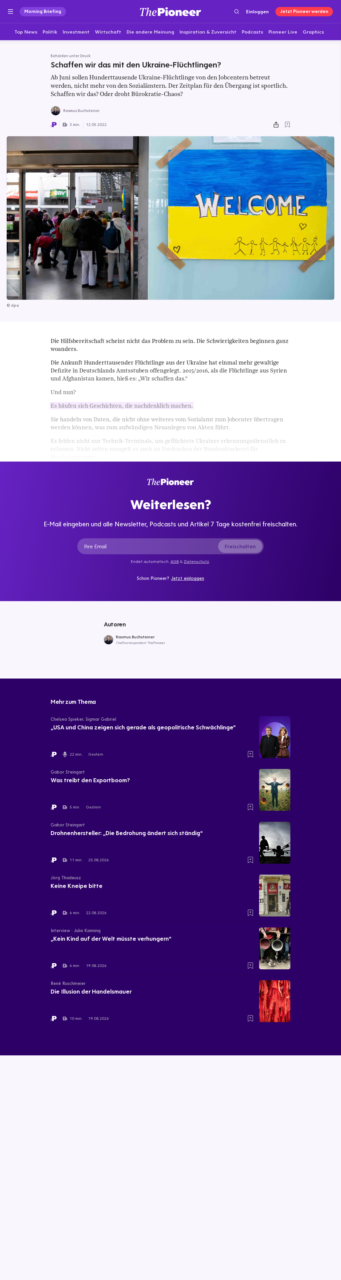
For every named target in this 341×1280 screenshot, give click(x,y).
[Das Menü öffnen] (10, 11)
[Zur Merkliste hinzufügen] (287, 124)
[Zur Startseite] (170, 11)
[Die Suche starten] (236, 11)
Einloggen (257, 12)
